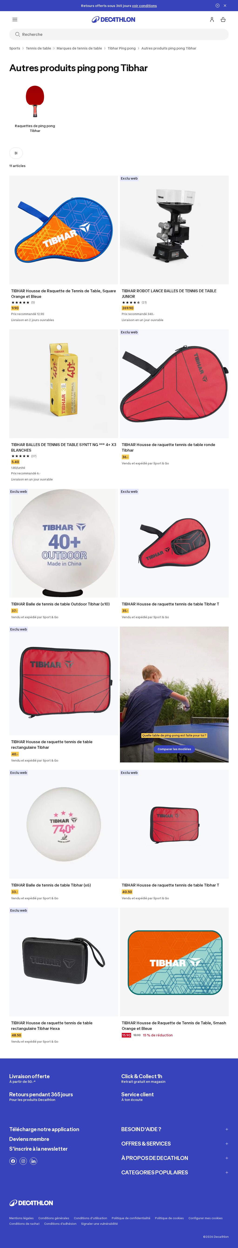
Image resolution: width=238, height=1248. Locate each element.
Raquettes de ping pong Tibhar (35, 128)
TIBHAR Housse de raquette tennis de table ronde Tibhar (169, 447)
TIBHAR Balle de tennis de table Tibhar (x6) (51, 885)
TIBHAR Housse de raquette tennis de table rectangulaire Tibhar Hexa (52, 1026)
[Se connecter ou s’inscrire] (212, 19)
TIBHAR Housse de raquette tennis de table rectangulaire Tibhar (52, 744)
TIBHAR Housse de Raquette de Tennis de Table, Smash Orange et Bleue (174, 1026)
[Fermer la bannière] (225, 5)
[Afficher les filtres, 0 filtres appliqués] (16, 153)
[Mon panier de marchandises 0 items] (223, 19)
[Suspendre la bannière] (217, 5)
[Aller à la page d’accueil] (113, 19)
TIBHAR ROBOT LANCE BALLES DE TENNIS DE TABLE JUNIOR (169, 294)
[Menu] (14, 19)
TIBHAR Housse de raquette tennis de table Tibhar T (170, 604)
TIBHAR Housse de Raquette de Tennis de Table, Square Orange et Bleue (63, 294)
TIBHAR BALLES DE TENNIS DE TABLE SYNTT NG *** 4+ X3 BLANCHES (63, 447)
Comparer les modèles (174, 749)
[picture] (63, 230)
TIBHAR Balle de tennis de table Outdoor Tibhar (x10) (60, 604)
